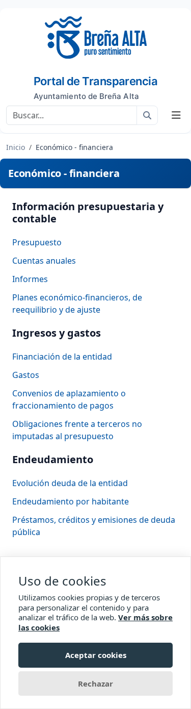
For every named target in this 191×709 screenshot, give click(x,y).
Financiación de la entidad (62, 356)
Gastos (25, 375)
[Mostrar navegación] (176, 115)
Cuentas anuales (44, 260)
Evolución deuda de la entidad (70, 483)
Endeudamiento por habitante (70, 501)
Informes (30, 279)
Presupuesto (37, 242)
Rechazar (95, 683)
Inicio (15, 147)
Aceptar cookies (95, 655)
